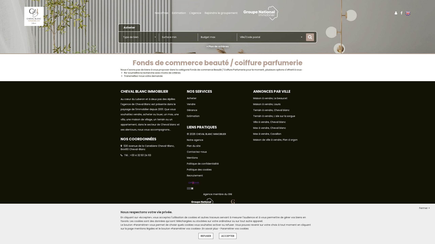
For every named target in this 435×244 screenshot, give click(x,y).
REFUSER (206, 236)
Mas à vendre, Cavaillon (267, 134)
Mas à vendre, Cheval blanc (269, 128)
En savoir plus (210, 228)
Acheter (191, 98)
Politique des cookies (199, 169)
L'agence (195, 13)
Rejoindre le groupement (221, 13)
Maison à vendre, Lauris (267, 104)
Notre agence (195, 140)
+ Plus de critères (217, 46)
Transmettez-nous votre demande (143, 76)
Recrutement (195, 175)
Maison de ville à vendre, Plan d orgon (275, 139)
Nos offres (161, 13)
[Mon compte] (396, 13)
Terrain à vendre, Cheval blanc (271, 110)
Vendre (191, 104)
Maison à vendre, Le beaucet (270, 98)
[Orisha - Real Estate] (194, 183)
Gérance (192, 110)
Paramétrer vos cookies (235, 228)
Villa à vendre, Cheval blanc (269, 122)
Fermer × (424, 208)
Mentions (192, 157)
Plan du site (194, 146)
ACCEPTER (227, 236)
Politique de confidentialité (203, 163)
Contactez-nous (197, 152)
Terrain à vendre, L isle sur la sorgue (274, 116)
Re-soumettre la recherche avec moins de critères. (152, 72)
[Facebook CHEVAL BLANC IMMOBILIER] (401, 13)
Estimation (179, 13)
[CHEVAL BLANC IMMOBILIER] (34, 16)
